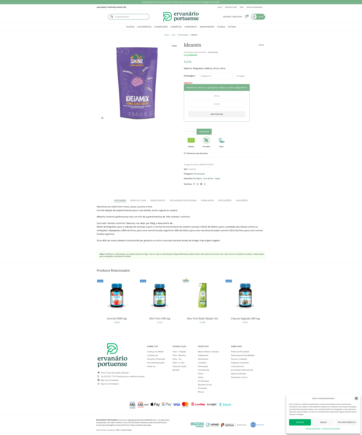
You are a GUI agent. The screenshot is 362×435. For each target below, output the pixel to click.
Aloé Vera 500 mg (159, 318)
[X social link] (197, 184)
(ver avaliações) (190, 55)
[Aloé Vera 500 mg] (160, 295)
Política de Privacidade (331, 428)
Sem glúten (208, 178)
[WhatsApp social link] (204, 184)
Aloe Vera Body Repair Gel (202, 318)
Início (166, 35)
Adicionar (204, 132)
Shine (261, 45)
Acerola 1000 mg (117, 318)
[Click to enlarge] (102, 117)
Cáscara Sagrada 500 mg (245, 318)
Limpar (241, 76)
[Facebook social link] (194, 184)
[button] (356, 398)
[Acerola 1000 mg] (117, 295)
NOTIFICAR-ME (217, 114)
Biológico (197, 178)
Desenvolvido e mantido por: (113, 430)
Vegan (217, 178)
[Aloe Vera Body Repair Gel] (202, 295)
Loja (173, 35)
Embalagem (189, 76)
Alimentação (183, 35)
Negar (323, 422)
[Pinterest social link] (201, 184)
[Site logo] (181, 16)
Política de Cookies (313, 428)
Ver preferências (347, 422)
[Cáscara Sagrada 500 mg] (245, 295)
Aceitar (300, 422)
